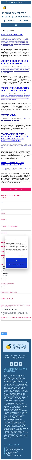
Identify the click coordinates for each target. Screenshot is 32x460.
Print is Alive (8, 115)
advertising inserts (9, 68)
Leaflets (26, 42)
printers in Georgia (25, 98)
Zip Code (4, 233)
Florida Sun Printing (22, 41)
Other (4, 280)
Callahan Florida (8, 39)
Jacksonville (22, 42)
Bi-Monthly (5, 273)
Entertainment (11, 41)
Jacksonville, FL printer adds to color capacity (15, 89)
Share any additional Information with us (16, 318)
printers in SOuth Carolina (6, 99)
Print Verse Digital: (12, 35)
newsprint (16, 71)
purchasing (7, 45)
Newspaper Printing (9, 71)
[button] (16, 25)
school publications (22, 71)
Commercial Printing (5, 69)
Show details (21, 255)
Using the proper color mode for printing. (14, 62)
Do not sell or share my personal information (16, 265)
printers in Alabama (9, 98)
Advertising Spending (18, 68)
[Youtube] (20, 364)
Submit (4, 334)
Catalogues (21, 39)
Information (17, 42)
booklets (24, 68)
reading (11, 45)
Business (2, 39)
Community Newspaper (13, 69)
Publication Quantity (9, 292)
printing (20, 44)
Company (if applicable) (9, 226)
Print (18, 120)
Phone (3, 219)
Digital (7, 41)
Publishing (3, 45)
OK (16, 260)
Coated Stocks (22, 95)
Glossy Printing (25, 69)
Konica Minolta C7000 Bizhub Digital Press (12, 164)
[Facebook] (11, 364)
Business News (12, 95)
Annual (4, 277)
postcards (25, 145)
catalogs (7, 145)
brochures (29, 68)
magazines (3, 44)
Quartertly (5, 275)
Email (3, 213)
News (23, 38)
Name (3, 197)
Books (2, 120)
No (3, 288)
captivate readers (15, 39)
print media (16, 44)
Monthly (4, 271)
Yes (3, 285)
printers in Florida (17, 98)
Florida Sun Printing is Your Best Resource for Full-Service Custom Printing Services (14, 137)
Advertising (3, 68)
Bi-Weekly (5, 268)
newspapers (7, 44)
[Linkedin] (16, 364)
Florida (16, 41)
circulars (17, 95)
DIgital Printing (8, 169)
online (12, 44)
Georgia (16, 169)
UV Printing (6, 72)
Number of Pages (7, 298)
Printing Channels (25, 44)
